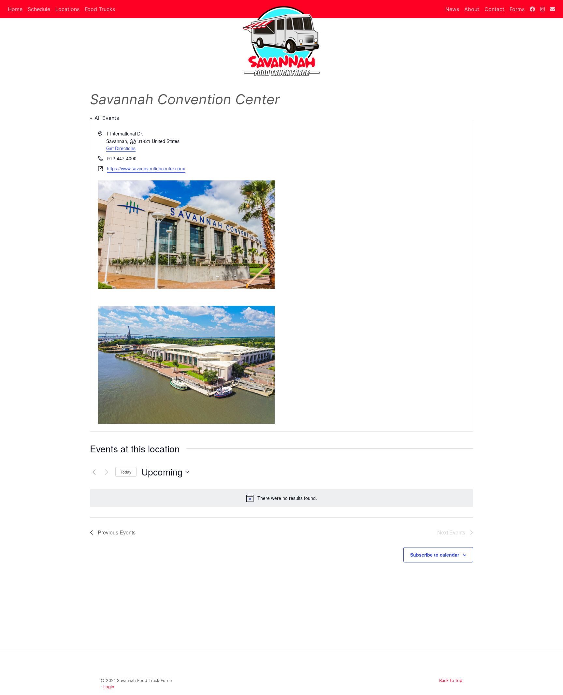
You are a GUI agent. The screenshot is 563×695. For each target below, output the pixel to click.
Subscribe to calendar (434, 554)
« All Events (104, 118)
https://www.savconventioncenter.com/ (146, 168)
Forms (517, 9)
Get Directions (121, 148)
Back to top (450, 680)
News (452, 9)
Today (126, 472)
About (471, 9)
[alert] (281, 498)
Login (108, 686)
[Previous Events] (94, 472)
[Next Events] (106, 472)
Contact (494, 9)
